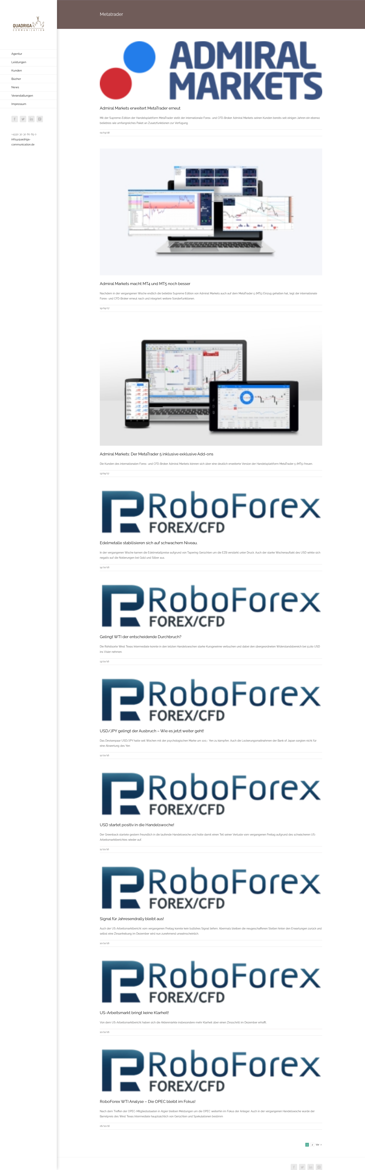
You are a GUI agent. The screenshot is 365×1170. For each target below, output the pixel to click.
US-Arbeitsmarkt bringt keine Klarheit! (134, 1012)
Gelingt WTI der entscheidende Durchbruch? (140, 636)
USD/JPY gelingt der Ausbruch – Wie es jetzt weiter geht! (152, 730)
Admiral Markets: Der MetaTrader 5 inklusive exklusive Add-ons (156, 454)
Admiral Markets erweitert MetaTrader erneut (140, 108)
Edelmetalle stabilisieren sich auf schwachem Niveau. (149, 542)
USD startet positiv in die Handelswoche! (137, 824)
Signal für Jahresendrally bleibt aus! (132, 918)
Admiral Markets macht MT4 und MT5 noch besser (145, 283)
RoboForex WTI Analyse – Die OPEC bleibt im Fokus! (147, 1101)
